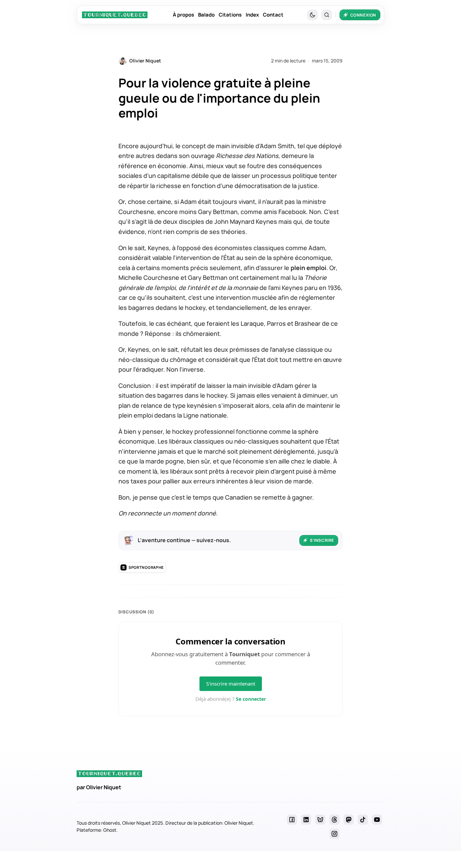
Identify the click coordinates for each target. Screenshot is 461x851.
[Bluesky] (320, 820)
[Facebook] (292, 820)
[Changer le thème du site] (312, 14)
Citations (230, 14)
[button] (326, 14)
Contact (273, 14)
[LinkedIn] (306, 820)
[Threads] (334, 820)
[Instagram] (334, 834)
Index (252, 14)
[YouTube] (377, 820)
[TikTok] (363, 820)
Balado (206, 14)
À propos (183, 14)
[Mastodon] (349, 820)
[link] (114, 14)
